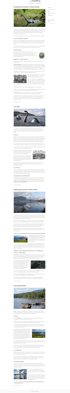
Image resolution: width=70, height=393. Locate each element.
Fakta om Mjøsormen (20, 285)
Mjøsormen (18, 318)
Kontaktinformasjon (38, 3)
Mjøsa (14, 311)
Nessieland (15, 181)
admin (20, 107)
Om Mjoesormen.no (31, 3)
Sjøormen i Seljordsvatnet (17, 64)
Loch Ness (17, 106)
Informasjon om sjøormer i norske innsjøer (26, 7)
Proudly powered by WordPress (35, 391)
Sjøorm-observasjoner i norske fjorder (25, 189)
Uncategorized (19, 101)
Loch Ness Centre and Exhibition (22, 181)
